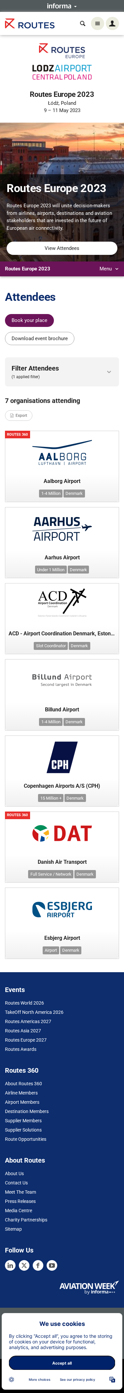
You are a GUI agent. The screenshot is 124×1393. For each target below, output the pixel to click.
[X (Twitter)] (24, 1265)
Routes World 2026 (24, 1003)
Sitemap (13, 1229)
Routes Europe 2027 (26, 1040)
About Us (14, 1173)
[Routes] (30, 24)
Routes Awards (20, 1049)
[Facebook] (38, 1265)
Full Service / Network (50, 874)
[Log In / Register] (112, 23)
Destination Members (27, 1111)
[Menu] (97, 23)
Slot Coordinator (51, 645)
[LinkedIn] (10, 1265)
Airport (51, 950)
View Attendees (62, 248)
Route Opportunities (25, 1139)
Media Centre (18, 1210)
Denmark (74, 493)
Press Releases (20, 1201)
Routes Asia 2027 (23, 1030)
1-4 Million (51, 493)
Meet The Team (20, 1192)
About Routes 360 (23, 1083)
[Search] (82, 23)
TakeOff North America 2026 (34, 1012)
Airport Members (22, 1102)
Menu (106, 269)
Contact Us (16, 1182)
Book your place (29, 320)
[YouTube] (52, 1265)
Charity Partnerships (26, 1219)
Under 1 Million (50, 569)
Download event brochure (40, 338)
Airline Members (21, 1092)
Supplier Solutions (23, 1130)
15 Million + (51, 798)
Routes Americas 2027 (28, 1021)
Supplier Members (23, 1120)
